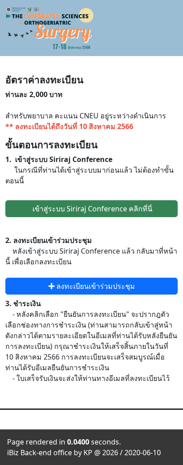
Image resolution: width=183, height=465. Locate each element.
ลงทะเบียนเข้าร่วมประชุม (95, 286)
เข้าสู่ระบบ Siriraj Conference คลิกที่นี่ (91, 209)
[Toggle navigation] (171, 28)
